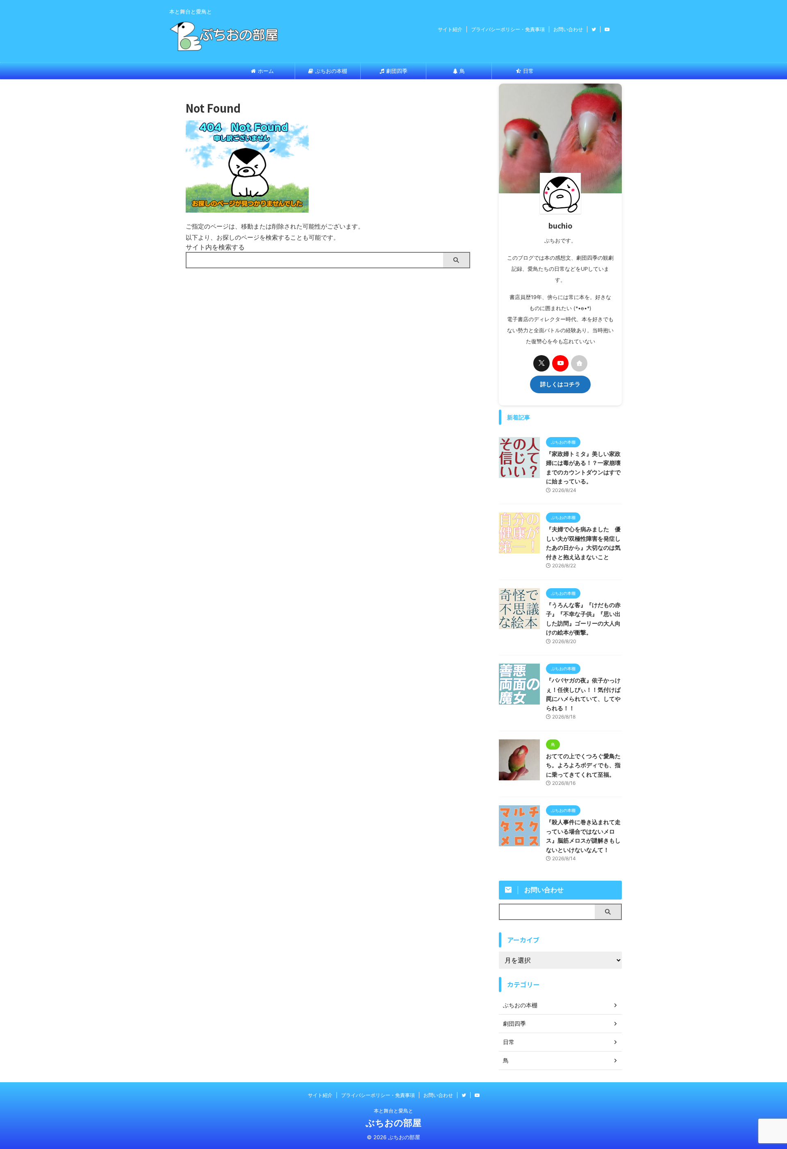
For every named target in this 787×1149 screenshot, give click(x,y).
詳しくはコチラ (560, 384)
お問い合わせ (568, 29)
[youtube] (560, 363)
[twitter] (541, 363)
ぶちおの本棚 (331, 71)
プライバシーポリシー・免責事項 (508, 29)
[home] (579, 363)
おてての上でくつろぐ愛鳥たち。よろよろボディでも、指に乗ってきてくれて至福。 (583, 765)
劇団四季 (396, 71)
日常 (528, 71)
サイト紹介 (450, 29)
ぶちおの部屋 (393, 1122)
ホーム (266, 71)
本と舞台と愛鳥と (393, 1111)
